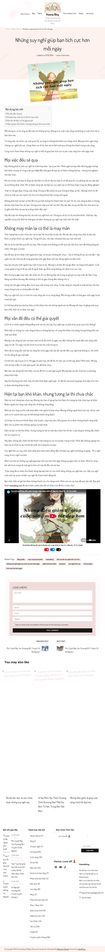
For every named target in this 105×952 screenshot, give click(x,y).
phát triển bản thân (49, 564)
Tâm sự (33, 926)
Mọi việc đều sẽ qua (14, 113)
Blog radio (21, 559)
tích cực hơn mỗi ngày (14, 568)
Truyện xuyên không (17, 884)
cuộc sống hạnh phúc (35, 559)
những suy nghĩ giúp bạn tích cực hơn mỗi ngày (23, 564)
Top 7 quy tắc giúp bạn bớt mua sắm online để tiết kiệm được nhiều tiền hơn (18, 870)
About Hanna (25, 14)
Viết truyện (90, 13)
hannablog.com (16, 486)
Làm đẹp (33, 889)
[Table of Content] (49, 108)
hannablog (50, 559)
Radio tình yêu (35, 915)
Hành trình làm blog (38, 873)
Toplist (39, 13)
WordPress (81, 949)
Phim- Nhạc (34, 905)
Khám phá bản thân (38, 878)
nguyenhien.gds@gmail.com (93, 892)
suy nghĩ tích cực (74, 564)
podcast (62, 564)
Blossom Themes (63, 949)
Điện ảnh (33, 867)
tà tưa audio (88, 564)
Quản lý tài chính (19, 860)
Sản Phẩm (34, 921)
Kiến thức (33, 883)
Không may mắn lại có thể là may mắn (22, 117)
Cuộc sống (34, 857)
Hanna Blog (52, 14)
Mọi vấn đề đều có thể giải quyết (20, 120)
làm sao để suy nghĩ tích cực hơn (68, 559)
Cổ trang (13, 838)
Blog (33, 13)
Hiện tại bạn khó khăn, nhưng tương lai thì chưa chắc (28, 124)
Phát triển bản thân (69, 13)
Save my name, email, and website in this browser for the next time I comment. (41, 625)
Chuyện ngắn (35, 846)
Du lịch (32, 862)
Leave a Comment (62, 55)
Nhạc (32, 894)
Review (81, 13)
